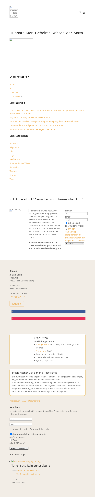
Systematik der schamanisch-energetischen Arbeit (33, 129)
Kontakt (16, 303)
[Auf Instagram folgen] (48, 318)
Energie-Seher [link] (42, 344)
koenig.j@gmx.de (17, 296)
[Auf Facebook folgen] (48, 311)
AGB (24, 401)
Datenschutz (34, 401)
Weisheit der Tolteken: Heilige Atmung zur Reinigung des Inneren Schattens (44, 121)
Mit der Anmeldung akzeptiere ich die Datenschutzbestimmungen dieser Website (75, 234)
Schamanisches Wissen (20, 163)
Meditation (15, 159)
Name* (68, 210)
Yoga (12, 179)
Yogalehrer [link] (41, 351)
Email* (68, 216)
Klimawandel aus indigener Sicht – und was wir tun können (37, 125)
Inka (11, 151)
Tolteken (13, 171)
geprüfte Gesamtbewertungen (26, 474)
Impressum (15, 401)
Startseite (14, 167)
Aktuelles (14, 143)
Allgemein (14, 147)
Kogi (12, 155)
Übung (13, 175)
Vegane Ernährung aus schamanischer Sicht (30, 117)
